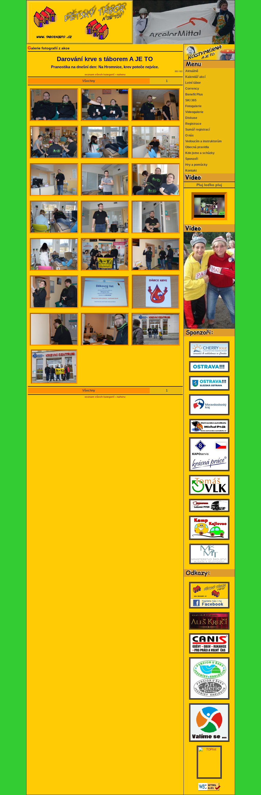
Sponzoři (191, 159)
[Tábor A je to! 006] (156, 142)
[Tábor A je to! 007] (54, 179)
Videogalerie (193, 112)
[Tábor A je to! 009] (156, 179)
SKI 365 (190, 100)
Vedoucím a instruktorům (203, 141)
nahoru (121, 74)
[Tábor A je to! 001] (54, 104)
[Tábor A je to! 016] (54, 291)
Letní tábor (192, 83)
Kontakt (190, 170)
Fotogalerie (193, 106)
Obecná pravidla (196, 147)
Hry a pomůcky (195, 164)
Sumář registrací (197, 129)
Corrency (191, 88)
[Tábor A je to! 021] (156, 329)
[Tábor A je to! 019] (54, 329)
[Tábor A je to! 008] (105, 179)
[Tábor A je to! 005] (105, 142)
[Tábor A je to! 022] (54, 367)
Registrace (192, 123)
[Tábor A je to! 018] (155, 292)
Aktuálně (191, 71)
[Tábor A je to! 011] (105, 217)
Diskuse (190, 118)
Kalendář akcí (194, 77)
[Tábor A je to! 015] (156, 254)
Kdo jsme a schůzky (199, 153)
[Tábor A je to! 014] (105, 254)
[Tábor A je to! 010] (54, 217)
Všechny (88, 81)
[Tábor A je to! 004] (54, 142)
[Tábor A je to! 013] (54, 254)
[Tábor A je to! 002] (105, 104)
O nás (189, 135)
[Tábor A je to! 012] (156, 217)
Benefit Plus (193, 94)
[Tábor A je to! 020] (105, 329)
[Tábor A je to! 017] (105, 292)
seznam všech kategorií (99, 74)
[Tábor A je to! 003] (156, 104)
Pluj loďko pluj (209, 185)
